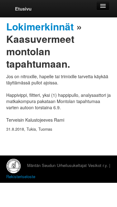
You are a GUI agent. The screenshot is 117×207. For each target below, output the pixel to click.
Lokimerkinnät (40, 27)
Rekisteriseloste (20, 176)
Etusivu (23, 9)
